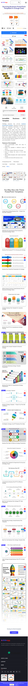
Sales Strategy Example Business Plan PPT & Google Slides (13, 560)
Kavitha (21, 108)
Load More (14, 632)
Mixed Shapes (16, 161)
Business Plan (20, 164)
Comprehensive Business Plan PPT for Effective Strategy (12, 482)
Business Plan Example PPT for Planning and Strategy (13, 249)
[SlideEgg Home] (14, 640)
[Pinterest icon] (13, 28)
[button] (25, 197)
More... (8, 166)
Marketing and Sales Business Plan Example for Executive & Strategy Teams (12, 231)
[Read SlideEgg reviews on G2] (4, 662)
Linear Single (4, 164)
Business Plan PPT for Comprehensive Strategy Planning (12, 328)
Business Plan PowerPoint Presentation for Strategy (13, 269)
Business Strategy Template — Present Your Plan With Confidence (13, 405)
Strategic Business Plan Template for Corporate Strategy (12, 308)
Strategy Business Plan (6, 161)
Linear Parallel (12, 164)
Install (22, 111)
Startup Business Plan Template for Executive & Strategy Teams (12, 625)
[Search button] (19, 2)
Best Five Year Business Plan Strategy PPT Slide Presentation (12, 502)
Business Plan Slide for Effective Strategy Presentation (14, 443)
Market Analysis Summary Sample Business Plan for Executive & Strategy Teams (13, 289)
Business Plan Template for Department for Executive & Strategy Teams (13, 463)
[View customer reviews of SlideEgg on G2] (11, 662)
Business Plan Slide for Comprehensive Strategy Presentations (12, 386)
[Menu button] (26, 2)
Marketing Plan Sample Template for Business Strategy (12, 347)
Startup (3, 166)
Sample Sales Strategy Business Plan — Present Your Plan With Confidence (13, 212)
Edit (20, 36)
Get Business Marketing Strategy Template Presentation (11, 366)
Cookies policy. (22, 683)
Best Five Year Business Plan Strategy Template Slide (13, 539)
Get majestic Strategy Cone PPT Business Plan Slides (13, 423)
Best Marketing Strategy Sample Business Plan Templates (12, 521)
